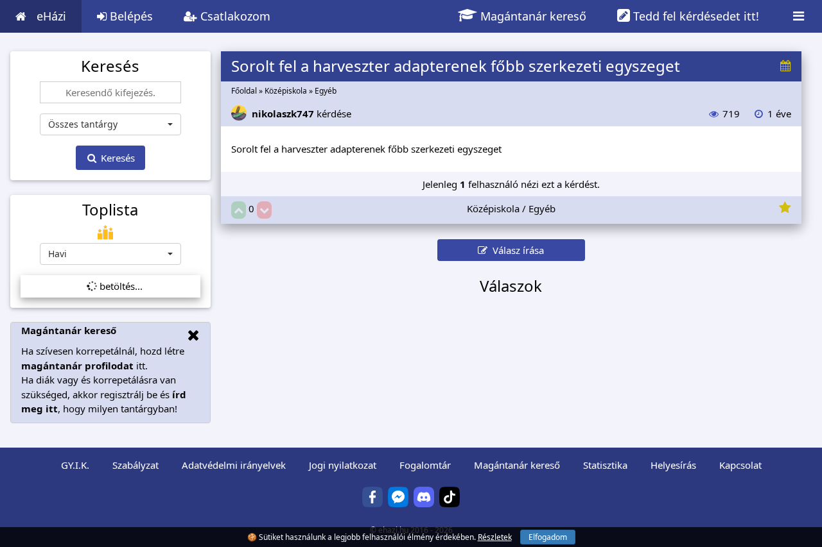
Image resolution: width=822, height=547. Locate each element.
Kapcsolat (740, 465)
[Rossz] (264, 210)
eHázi (51, 16)
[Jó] (238, 210)
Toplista (110, 209)
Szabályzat (135, 465)
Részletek (495, 537)
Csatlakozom (233, 16)
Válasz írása (515, 250)
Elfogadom (548, 537)
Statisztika (605, 465)
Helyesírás (673, 465)
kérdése (301, 113)
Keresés (116, 157)
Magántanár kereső (531, 16)
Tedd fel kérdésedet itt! (694, 16)
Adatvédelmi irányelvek (234, 465)
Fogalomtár (425, 465)
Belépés (130, 16)
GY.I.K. (75, 465)
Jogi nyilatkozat (342, 465)
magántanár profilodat (77, 365)
